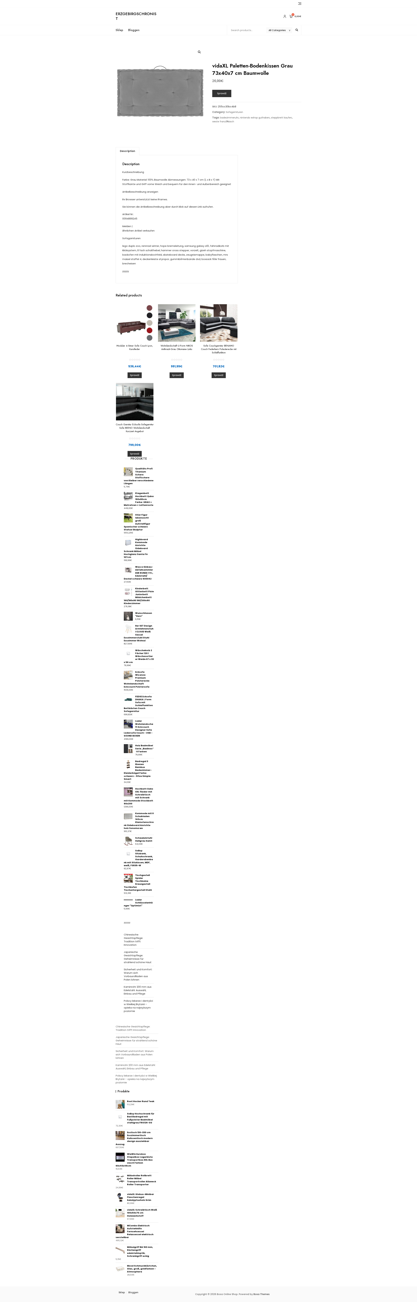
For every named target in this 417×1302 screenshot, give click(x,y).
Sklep (119, 30)
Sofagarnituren (234, 112)
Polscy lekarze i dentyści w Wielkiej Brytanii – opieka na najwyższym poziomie (138, 1006)
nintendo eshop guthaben (255, 117)
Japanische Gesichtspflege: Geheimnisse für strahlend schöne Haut (137, 957)
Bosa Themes (261, 1294)
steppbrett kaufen (281, 117)
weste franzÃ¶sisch (223, 121)
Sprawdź (221, 93)
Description (127, 151)
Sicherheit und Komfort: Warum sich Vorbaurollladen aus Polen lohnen (138, 974)
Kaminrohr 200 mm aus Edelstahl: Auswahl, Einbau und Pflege (137, 990)
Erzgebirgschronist (136, 16)
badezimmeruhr (229, 117)
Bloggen (134, 30)
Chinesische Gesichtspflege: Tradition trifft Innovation (133, 940)
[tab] (127, 151)
